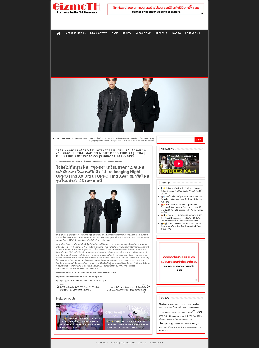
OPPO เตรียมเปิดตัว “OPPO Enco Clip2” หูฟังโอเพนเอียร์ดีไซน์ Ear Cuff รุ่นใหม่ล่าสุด (80, 287)
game (170, 307)
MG (176, 312)
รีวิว (191, 328)
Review (126, 33)
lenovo (168, 312)
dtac (197, 304)
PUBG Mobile (170, 319)
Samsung (166, 322)
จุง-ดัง (105, 280)
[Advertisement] (129, 57)
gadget (166, 307)
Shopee (177, 323)
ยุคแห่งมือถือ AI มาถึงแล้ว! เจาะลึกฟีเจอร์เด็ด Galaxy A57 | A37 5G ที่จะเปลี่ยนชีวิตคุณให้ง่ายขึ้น (126, 288)
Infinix (196, 307)
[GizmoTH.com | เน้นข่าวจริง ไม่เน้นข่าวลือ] (59, 33)
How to (176, 33)
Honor (183, 307)
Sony (194, 323)
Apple (167, 304)
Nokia (190, 312)
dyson (161, 307)
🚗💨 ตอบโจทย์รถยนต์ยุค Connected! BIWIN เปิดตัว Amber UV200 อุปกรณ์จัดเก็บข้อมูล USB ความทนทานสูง (181, 199)
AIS (163, 304)
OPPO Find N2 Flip (165, 316)
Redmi (184, 319)
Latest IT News (75, 33)
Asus (172, 304)
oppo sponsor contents (113, 161)
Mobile (100, 161)
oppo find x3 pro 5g (179, 316)
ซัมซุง (178, 327)
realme (178, 318)
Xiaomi (171, 327)
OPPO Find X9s (94, 280)
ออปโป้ (195, 328)
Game (115, 33)
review (190, 319)
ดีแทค (183, 327)
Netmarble (182, 312)
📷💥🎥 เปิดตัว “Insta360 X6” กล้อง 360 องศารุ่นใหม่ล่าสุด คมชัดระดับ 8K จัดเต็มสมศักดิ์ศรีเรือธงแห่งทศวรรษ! (181, 226)
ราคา (188, 328)
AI (160, 304)
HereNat (76, 161)
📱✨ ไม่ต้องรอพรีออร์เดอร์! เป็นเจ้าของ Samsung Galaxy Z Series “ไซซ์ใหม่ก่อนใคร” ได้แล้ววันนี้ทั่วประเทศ (181, 191)
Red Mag (126, 342)
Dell (193, 304)
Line (172, 313)
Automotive (143, 33)
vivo (161, 327)
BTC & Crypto (99, 33)
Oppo (66, 280)
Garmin (176, 307)
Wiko (165, 327)
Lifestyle (161, 33)
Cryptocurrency (185, 304)
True (199, 324)
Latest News (91, 161)
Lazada (161, 312)
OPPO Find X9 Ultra (78, 280)
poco (163, 319)
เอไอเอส (168, 330)
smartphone (186, 323)
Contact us (192, 33)
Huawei (190, 307)
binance (176, 304)
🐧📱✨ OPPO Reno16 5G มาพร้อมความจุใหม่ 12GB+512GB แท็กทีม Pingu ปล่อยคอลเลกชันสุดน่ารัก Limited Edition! (127, 324)
